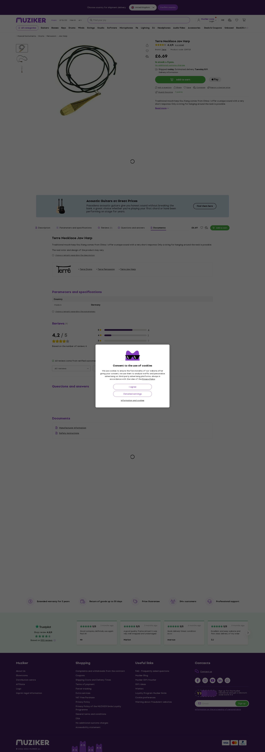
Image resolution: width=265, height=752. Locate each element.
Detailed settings (132, 394)
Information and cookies (132, 400)
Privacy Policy (148, 379)
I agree (132, 387)
